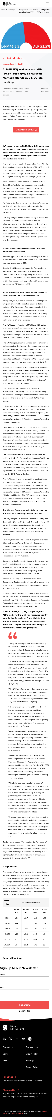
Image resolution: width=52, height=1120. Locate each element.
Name (2, 974)
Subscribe (25, 1005)
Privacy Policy (32, 1067)
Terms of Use (32, 1047)
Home (2, 10)
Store (5, 1054)
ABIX (5, 1060)
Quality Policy (32, 1054)
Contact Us (8, 1047)
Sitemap (30, 1060)
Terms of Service (17, 1114)
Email (2, 987)
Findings (12, 10)
